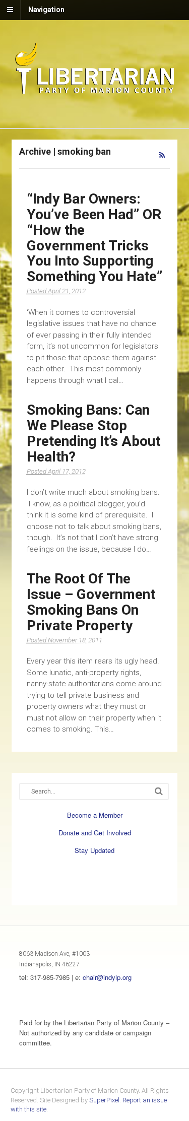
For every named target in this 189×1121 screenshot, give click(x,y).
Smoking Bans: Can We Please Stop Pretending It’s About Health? (93, 433)
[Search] (159, 791)
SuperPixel (104, 1100)
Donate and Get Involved (94, 832)
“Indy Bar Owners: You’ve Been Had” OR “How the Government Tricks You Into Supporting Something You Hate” (94, 237)
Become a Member (94, 815)
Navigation (46, 10)
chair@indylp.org (107, 977)
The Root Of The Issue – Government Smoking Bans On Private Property (91, 601)
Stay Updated (94, 850)
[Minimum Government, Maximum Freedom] (95, 92)
